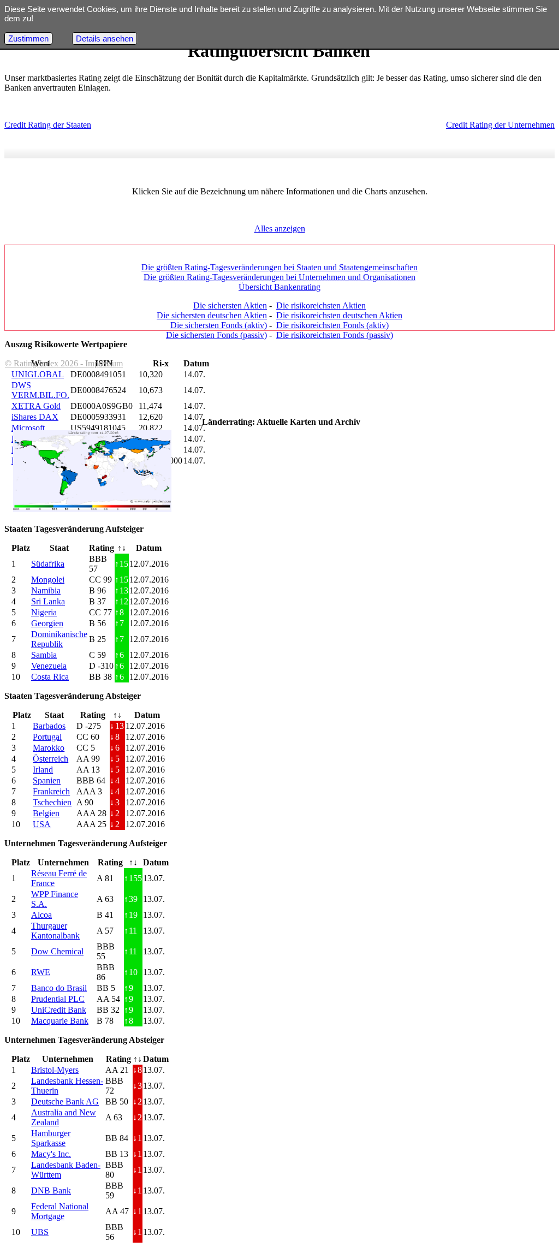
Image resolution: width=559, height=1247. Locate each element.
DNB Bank (51, 1190)
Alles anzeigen (279, 228)
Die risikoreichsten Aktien (321, 305)
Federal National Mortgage (59, 1211)
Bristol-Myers (55, 1069)
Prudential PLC (58, 998)
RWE (40, 972)
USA (42, 824)
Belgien (46, 813)
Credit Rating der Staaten (47, 124)
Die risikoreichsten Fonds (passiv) (334, 335)
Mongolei (47, 579)
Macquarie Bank (59, 1020)
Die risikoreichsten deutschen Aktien (339, 315)
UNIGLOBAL (37, 374)
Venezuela (49, 665)
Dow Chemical (57, 951)
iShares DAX (34, 416)
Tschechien (52, 802)
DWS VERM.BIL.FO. (40, 390)
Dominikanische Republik (59, 639)
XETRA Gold (36, 406)
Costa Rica (50, 676)
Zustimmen (28, 38)
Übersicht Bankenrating (279, 287)
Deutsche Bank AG (65, 1101)
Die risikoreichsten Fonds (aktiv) (332, 325)
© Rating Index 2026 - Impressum (64, 363)
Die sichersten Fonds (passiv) (216, 335)
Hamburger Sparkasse (50, 1138)
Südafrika (47, 563)
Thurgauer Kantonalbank (55, 930)
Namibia (46, 590)
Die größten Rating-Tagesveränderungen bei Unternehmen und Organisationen (279, 277)
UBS (40, 1232)
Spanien (47, 780)
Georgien (47, 623)
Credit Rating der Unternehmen (500, 124)
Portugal (47, 736)
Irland (43, 769)
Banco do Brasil (59, 988)
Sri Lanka (48, 601)
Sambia (44, 655)
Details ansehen (104, 38)
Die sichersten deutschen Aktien (212, 315)
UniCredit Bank (58, 1009)
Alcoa (41, 914)
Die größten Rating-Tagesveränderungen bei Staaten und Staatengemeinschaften (279, 267)
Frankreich (51, 791)
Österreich (50, 758)
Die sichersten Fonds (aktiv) (218, 325)
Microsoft (28, 427)
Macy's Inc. (51, 1154)
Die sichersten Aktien (230, 305)
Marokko (48, 747)
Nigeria (44, 612)
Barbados (49, 726)
